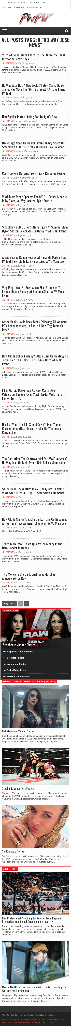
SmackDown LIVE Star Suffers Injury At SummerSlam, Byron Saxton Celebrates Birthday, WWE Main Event (35, 229)
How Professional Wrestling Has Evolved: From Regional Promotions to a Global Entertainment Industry (32, 920)
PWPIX (9, 63)
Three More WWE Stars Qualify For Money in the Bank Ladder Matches (32, 546)
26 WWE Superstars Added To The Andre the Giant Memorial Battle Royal (33, 57)
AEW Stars (6, 7)
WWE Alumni (19, 7)
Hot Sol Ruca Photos (13, 658)
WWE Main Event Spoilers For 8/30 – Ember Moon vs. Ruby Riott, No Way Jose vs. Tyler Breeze (35, 199)
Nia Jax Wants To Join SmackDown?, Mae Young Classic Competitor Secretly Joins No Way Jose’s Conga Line (31, 428)
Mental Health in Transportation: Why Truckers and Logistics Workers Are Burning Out (35, 989)
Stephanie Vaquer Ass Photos (18, 788)
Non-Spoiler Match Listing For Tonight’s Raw (29, 117)
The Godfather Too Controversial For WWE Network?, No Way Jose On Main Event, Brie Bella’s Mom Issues (35, 461)
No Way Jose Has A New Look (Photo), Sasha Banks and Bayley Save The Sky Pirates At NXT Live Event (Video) (33, 89)
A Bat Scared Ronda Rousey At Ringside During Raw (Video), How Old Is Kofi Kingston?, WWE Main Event (34, 259)
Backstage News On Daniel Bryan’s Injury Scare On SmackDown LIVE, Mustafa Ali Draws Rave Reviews (33, 145)
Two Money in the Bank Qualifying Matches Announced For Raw (28, 576)
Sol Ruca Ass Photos (13, 851)
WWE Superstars (37, 2)
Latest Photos (8, 2)
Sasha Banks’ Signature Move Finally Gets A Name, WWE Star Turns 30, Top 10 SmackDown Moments (33, 491)
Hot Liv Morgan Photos (14, 664)
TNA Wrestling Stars (22, 1022)
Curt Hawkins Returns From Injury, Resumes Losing (33, 173)
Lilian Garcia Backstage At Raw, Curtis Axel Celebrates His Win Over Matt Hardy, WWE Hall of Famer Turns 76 (33, 394)
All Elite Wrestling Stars (55, 1019)
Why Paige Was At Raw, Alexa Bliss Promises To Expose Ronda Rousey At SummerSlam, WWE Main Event (33, 291)
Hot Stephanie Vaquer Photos (18, 651)
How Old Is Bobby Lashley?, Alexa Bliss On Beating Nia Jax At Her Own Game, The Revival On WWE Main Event (35, 360)
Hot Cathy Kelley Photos (15, 670)
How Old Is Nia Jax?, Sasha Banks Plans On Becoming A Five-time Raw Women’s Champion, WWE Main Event (35, 521)
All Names (22, 2)
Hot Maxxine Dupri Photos (16, 676)
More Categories (34, 7)
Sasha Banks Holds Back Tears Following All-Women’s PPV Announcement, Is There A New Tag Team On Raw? (35, 326)
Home (4, 1019)
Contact (50, 1022)
